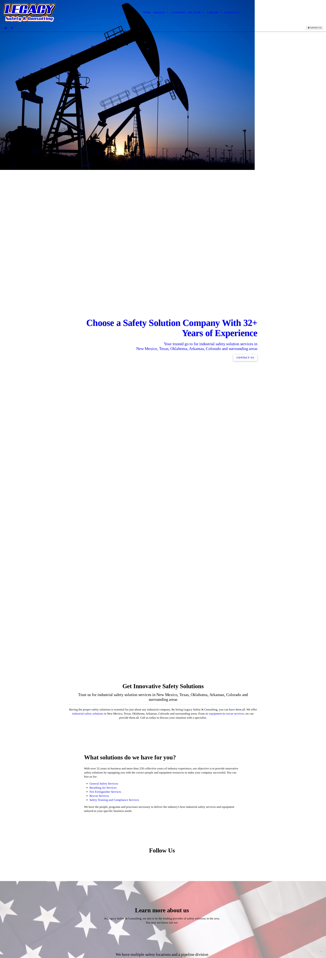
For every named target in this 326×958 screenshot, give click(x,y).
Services (159, 12)
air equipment (213, 713)
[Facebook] (6, 28)
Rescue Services (99, 795)
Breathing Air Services (103, 787)
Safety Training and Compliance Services (114, 800)
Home (147, 12)
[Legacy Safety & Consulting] (30, 12)
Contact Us (231, 12)
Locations (178, 12)
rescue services (235, 713)
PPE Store (194, 12)
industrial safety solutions (87, 713)
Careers (212, 12)
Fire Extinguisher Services (105, 791)
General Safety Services (103, 783)
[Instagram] (12, 28)
